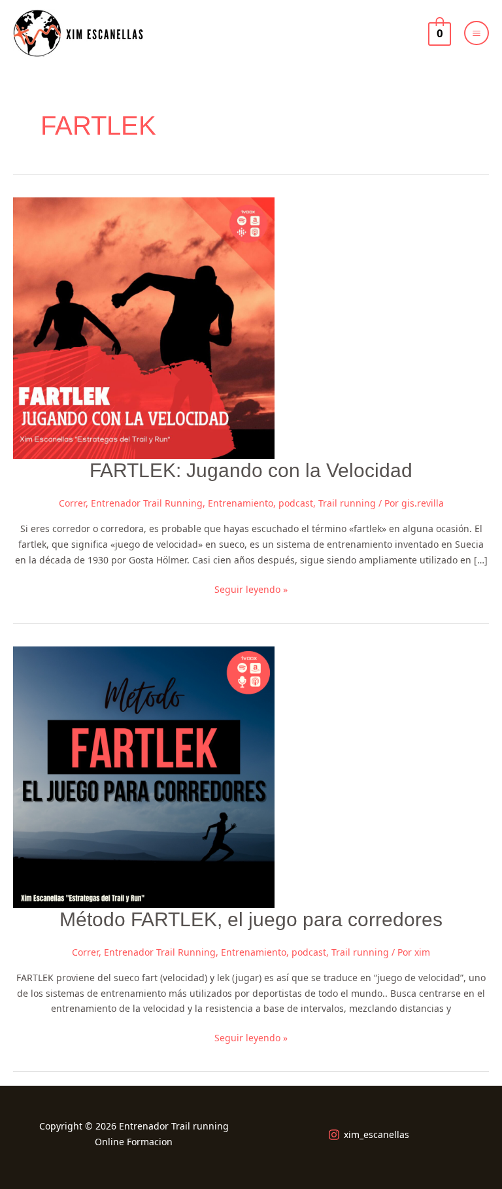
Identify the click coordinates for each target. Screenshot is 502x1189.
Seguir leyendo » (251, 588)
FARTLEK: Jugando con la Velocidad (251, 470)
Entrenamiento (240, 503)
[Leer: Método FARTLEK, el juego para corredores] (144, 775)
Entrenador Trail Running (147, 503)
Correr (72, 503)
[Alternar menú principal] (476, 33)
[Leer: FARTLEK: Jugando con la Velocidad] (144, 327)
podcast (295, 503)
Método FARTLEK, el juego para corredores (251, 919)
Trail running (347, 503)
